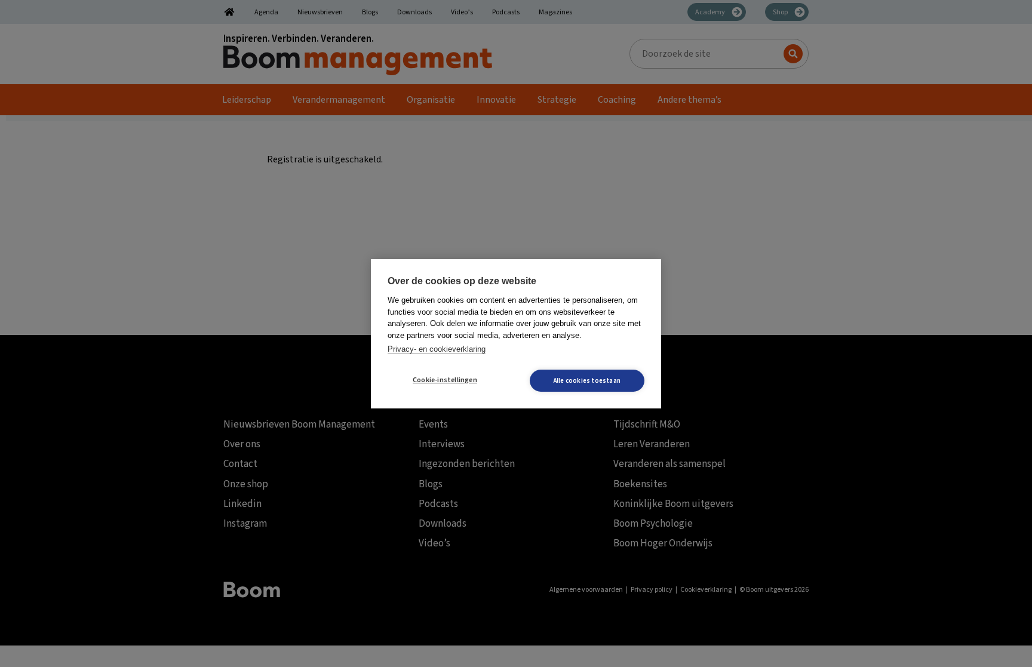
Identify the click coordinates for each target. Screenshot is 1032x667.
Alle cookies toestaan (587, 380)
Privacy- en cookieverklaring (437, 349)
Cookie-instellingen (445, 380)
